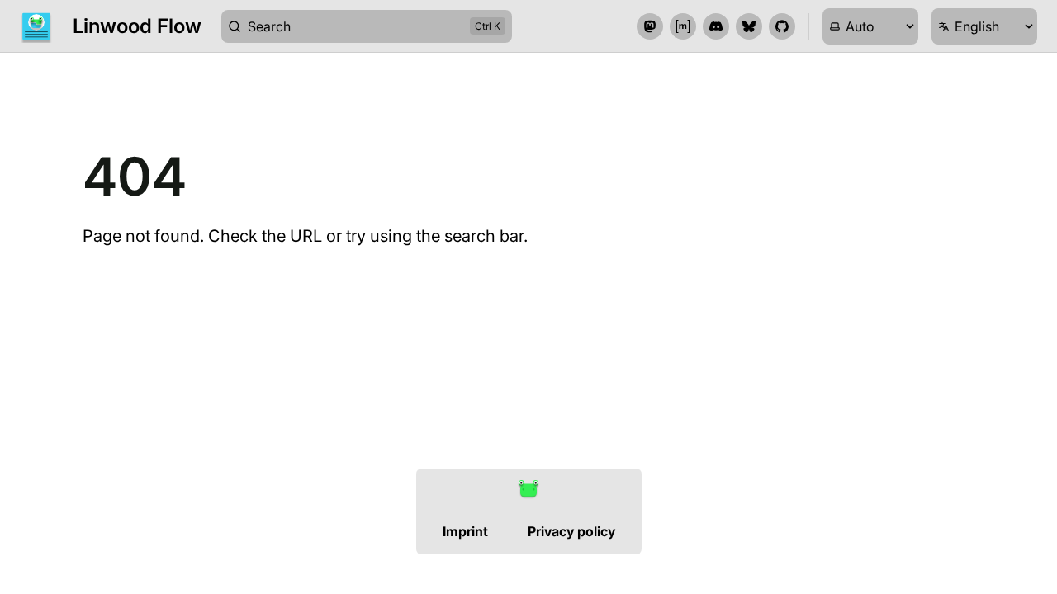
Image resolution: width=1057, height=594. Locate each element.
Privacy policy (571, 531)
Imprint (465, 531)
